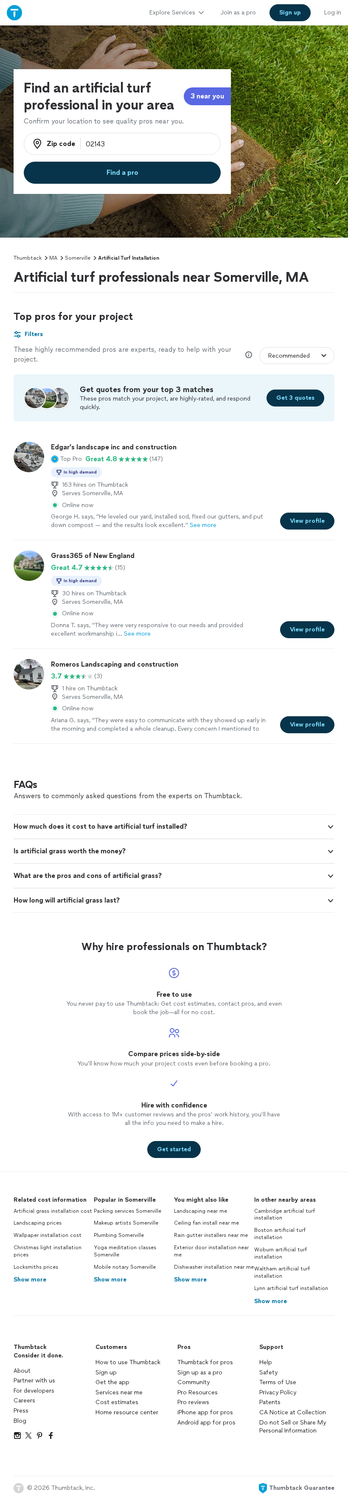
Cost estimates (116, 1402)
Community (193, 1382)
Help (265, 1362)
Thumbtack (28, 258)
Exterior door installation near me (211, 1251)
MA (53, 258)
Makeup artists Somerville (126, 1223)
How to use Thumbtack (127, 1362)
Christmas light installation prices (47, 1251)
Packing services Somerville (127, 1211)
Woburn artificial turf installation (280, 1253)
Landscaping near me (200, 1211)
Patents (270, 1402)
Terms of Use (277, 1382)
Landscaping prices (38, 1223)
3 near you (207, 96)
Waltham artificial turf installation (282, 1272)
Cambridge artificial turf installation (284, 1214)
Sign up (106, 1372)
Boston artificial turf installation (280, 1233)
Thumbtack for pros (205, 1362)
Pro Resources (197, 1392)
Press (21, 1410)
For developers (34, 1390)
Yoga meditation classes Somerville (125, 1251)
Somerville (77, 258)
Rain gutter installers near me (211, 1235)
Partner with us (34, 1380)
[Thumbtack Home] (14, 12)
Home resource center (126, 1412)
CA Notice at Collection (292, 1412)
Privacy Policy (277, 1392)
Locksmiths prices (36, 1267)
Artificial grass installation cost (53, 1211)
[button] (66, 459)
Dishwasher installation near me (214, 1267)
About (22, 1370)
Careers (24, 1400)
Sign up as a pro (199, 1372)
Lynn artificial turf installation (291, 1288)
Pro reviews (193, 1402)
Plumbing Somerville (119, 1235)
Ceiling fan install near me (206, 1223)
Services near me (119, 1392)
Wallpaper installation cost (47, 1235)
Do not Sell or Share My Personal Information (292, 1427)
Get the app (112, 1382)
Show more (30, 1279)
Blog (20, 1420)
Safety (268, 1372)
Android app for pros (206, 1422)
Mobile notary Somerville (125, 1267)
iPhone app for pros (205, 1412)
